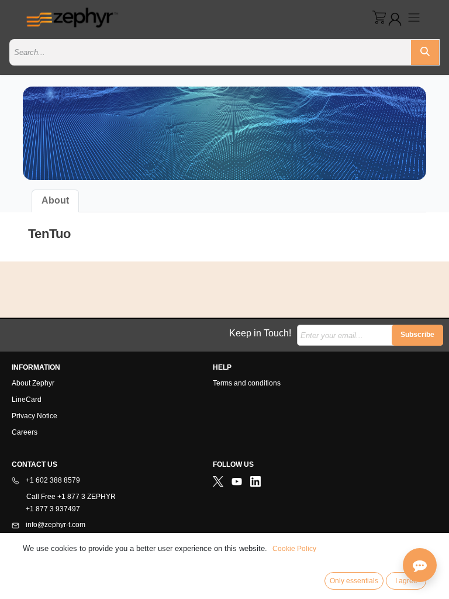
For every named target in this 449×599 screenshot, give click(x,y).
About (55, 200)
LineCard (27, 399)
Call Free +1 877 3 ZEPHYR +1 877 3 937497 (64, 503)
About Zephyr (33, 383)
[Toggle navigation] (414, 17)
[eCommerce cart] (379, 17)
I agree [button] (406, 581)
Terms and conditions (247, 383)
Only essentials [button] (354, 581)
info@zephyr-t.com (54, 525)
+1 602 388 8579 (52, 480)
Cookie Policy (294, 549)
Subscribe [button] (417, 335)
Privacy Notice (34, 416)
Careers (24, 432)
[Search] (425, 52)
